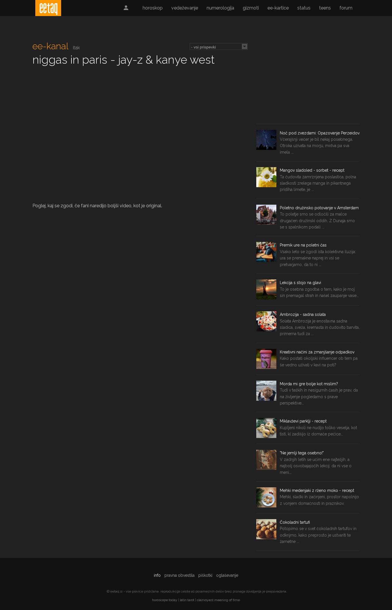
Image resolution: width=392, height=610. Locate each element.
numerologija (220, 8)
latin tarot (187, 600)
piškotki (205, 575)
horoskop (153, 8)
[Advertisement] (308, 81)
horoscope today (164, 600)
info (157, 575)
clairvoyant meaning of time (218, 600)
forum (345, 8)
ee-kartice (278, 8)
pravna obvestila (179, 575)
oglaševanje (227, 575)
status (304, 8)
